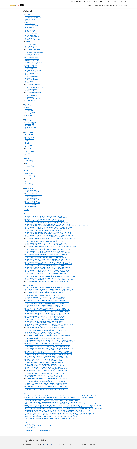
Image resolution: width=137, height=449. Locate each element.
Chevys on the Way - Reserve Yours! (34, 17)
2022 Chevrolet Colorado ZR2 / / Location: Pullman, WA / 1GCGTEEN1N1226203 (45, 332)
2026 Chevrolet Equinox (31, 67)
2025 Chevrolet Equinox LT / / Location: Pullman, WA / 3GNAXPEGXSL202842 (44, 292)
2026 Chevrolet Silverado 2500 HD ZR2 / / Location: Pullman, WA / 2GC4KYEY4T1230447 (48, 262)
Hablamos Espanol (30, 176)
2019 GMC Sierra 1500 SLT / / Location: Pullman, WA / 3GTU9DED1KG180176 (44, 362)
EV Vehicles (28, 86)
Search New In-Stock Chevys (32, 16)
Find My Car (28, 28)
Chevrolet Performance (31, 55)
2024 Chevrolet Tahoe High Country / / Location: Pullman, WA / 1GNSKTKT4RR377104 (47, 302)
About (26, 181)
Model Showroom (29, 20)
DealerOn (44, 444)
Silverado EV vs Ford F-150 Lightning (34, 62)
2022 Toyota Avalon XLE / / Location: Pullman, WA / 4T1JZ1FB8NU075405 (43, 334)
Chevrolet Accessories (31, 155)
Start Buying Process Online (32, 165)
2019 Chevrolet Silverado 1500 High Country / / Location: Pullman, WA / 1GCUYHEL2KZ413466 (48, 353)
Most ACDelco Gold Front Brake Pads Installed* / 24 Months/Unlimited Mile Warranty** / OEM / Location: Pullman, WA (55, 402)
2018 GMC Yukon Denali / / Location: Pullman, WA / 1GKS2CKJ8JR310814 (43, 364)
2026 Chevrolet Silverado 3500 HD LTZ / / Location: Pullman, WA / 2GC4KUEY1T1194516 (47, 249)
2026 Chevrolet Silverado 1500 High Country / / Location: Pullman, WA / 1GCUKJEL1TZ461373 (48, 264)
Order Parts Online (29, 151)
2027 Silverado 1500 (30, 97)
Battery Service (29, 148)
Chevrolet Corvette (30, 424)
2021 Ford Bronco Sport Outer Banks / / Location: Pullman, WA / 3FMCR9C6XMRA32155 (47, 345)
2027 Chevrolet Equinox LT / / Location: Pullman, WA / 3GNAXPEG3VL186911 (44, 216)
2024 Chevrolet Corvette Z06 (33, 193)
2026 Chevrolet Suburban (31, 79)
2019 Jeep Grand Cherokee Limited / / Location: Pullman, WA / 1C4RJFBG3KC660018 (46, 357)
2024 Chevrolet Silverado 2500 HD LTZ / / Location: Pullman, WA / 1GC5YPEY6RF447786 (47, 310)
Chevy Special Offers (30, 127)
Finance (27, 163)
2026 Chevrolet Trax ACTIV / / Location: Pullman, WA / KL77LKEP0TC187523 (44, 268)
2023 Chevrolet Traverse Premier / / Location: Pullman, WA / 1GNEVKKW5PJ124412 (46, 318)
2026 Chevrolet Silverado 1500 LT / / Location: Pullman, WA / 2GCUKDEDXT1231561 (46, 273)
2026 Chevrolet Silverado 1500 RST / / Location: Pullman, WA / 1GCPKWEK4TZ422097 (47, 270)
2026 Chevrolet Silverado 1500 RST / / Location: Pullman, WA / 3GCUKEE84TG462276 (47, 229)
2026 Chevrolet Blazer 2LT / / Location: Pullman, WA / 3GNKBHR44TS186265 (44, 251)
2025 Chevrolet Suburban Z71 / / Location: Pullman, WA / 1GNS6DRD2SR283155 (45, 297)
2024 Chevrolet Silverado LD (32, 199)
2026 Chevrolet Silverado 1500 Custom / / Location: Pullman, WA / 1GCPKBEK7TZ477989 (48, 233)
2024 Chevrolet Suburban (31, 33)
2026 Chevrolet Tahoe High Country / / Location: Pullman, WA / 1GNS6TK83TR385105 (47, 248)
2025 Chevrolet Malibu (31, 44)
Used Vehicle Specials (30, 122)
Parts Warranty (29, 145)
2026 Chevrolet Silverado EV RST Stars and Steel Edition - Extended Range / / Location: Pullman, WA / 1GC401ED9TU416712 (56, 225)
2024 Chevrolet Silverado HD (32, 203)
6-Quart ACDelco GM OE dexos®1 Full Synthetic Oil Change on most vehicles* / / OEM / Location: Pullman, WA (52, 399)
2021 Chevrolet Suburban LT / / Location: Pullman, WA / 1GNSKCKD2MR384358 (45, 338)
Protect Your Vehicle (30, 162)
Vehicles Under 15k (29, 115)
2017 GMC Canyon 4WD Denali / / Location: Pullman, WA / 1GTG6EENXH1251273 (45, 375)
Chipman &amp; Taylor (31, 427)
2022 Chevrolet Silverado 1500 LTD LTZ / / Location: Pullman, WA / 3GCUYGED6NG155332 (47, 335)
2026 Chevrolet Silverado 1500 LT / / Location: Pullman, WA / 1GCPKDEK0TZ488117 (46, 243)
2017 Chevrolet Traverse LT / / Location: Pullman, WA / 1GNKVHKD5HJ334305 (44, 373)
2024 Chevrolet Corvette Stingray (34, 195)
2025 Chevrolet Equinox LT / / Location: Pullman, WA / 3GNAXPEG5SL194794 (44, 298)
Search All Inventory (30, 112)
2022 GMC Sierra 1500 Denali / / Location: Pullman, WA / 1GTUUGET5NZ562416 (45, 329)
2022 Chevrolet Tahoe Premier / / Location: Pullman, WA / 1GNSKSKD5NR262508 (45, 330)
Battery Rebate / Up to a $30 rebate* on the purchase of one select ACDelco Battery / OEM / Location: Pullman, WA (55, 411)
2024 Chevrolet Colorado (31, 25)
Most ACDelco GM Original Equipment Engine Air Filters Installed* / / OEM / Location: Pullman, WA (49, 418)
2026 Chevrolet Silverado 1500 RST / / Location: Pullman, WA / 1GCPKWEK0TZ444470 (47, 272)
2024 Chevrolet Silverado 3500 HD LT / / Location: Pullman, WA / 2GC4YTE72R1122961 (47, 303)
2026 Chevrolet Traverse (31, 68)
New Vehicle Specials (30, 120)
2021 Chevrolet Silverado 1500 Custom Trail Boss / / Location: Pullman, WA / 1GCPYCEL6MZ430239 (50, 340)
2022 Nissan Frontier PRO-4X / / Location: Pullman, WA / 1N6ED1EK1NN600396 (45, 327)
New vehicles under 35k (31, 89)
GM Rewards (28, 41)
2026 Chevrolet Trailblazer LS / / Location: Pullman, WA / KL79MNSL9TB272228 (45, 278)
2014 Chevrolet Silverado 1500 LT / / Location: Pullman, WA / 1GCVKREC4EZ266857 (46, 383)
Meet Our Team (29, 173)
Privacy (52, 444)
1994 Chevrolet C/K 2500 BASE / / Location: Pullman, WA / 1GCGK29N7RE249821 (45, 389)
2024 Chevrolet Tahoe (31, 35)
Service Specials (29, 125)
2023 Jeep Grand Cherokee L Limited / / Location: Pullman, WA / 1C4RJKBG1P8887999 (47, 311)
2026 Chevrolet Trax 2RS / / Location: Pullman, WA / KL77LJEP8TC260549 (44, 241)
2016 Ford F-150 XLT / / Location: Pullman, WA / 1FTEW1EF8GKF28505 (42, 380)
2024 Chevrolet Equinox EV (32, 36)
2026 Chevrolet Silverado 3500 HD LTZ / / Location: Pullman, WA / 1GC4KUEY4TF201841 (47, 259)
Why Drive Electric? (30, 24)
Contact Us (28, 172)
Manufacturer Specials (31, 128)
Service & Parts (29, 134)
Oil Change (28, 150)
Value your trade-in (30, 107)
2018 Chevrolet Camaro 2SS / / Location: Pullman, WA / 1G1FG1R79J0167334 (44, 365)
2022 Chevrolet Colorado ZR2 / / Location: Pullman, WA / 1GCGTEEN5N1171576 (44, 322)
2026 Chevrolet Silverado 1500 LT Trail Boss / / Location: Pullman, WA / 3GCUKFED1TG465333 (49, 227)
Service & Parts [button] (108, 5)
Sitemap (48, 444)
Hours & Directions (30, 175)
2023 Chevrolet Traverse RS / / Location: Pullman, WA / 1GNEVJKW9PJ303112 (44, 319)
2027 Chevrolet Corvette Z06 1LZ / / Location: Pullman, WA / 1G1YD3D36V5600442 (46, 217)
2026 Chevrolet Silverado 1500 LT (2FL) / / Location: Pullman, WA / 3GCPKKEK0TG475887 (48, 224)
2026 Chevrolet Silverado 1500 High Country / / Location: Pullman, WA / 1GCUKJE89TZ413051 (48, 254)
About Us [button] (120, 5)
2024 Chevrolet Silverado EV (32, 40)
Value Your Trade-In (30, 22)
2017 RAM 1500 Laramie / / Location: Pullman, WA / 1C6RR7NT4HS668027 (44, 376)
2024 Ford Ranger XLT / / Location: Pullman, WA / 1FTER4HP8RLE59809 (43, 306)
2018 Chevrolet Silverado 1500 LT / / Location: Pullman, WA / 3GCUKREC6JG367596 (46, 370)
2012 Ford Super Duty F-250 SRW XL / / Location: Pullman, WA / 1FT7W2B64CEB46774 (47, 386)
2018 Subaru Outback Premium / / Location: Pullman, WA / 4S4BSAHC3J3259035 (46, 369)
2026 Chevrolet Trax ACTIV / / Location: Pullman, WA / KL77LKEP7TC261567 (44, 237)
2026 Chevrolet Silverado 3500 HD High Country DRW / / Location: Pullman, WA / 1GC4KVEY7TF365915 (51, 246)
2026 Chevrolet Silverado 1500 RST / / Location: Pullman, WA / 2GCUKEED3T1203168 (46, 240)
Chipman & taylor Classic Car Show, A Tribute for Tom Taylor (40, 426)
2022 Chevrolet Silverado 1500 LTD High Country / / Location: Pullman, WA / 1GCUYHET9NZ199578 (50, 324)
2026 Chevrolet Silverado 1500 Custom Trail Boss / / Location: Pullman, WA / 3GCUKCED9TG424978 (50, 238)
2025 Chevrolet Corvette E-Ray (33, 51)
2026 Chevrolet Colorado (31, 76)
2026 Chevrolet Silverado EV (32, 73)
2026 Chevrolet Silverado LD (32, 57)
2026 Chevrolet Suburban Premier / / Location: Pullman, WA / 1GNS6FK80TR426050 (46, 244)
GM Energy (28, 153)
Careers (27, 180)
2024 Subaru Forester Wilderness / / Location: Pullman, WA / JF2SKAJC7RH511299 (46, 308)
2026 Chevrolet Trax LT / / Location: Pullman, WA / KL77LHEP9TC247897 (43, 230)
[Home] (85, 5)
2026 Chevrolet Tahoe (30, 81)
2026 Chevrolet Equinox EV (32, 95)
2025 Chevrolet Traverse (31, 46)
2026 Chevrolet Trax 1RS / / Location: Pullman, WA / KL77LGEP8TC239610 (44, 256)
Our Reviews (28, 183)
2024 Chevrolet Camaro (31, 196)
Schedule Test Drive (30, 27)
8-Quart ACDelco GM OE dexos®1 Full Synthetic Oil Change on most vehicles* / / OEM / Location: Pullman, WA (52, 400)
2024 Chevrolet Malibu (31, 198)
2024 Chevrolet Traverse (31, 32)
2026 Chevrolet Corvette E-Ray (33, 92)
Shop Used (28, 105)
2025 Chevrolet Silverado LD (32, 43)
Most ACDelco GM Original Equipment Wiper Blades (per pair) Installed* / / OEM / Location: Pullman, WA (51, 416)
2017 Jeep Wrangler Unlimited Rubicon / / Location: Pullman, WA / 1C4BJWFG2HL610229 (47, 378)
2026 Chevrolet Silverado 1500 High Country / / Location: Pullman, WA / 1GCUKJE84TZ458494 (49, 232)
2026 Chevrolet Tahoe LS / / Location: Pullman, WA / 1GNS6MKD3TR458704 (44, 221)
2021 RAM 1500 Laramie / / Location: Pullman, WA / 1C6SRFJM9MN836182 (43, 343)
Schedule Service (29, 135)
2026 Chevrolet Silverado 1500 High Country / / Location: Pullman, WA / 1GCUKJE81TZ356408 (49, 280)
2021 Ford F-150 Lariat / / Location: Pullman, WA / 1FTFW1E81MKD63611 (43, 337)
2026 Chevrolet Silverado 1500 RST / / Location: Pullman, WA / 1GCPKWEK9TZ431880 (47, 222)
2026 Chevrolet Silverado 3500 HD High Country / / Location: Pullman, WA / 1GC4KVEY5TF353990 (50, 276)
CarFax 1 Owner (29, 110)
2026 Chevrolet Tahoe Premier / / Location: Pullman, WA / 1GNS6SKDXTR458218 (45, 257)
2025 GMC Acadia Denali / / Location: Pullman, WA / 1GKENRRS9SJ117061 (43, 295)
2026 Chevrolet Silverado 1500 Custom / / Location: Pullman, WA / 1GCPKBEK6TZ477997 (48, 265)
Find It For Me (28, 109)
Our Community (29, 178)
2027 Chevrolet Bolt (30, 78)
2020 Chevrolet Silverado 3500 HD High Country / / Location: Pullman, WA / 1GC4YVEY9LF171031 (49, 348)
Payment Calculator (30, 166)
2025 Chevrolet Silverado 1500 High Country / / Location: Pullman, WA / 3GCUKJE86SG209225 (49, 289)
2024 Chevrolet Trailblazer (32, 201)
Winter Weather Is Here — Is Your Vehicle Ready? (37, 430)
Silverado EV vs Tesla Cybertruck (33, 63)
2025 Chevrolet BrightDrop (32, 54)
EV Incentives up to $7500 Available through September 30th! (41, 429)
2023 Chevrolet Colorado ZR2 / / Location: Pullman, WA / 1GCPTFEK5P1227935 (45, 316)
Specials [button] (101, 5)
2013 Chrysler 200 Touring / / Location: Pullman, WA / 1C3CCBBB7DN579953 (44, 384)
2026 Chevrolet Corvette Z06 (32, 98)
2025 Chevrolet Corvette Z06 (32, 49)
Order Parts (28, 140)
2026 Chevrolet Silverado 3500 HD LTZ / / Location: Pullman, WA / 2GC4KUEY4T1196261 (47, 252)
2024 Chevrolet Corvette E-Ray (33, 191)
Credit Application (29, 160)
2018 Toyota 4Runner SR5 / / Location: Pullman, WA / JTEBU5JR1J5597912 (44, 367)
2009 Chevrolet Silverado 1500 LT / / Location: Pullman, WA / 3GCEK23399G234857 (46, 388)
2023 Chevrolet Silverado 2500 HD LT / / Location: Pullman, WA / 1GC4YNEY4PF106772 (47, 313)
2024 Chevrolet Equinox (31, 204)
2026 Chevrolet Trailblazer (32, 71)
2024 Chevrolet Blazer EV (31, 30)
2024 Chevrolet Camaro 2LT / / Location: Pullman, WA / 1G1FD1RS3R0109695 (44, 305)
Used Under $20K (29, 124)
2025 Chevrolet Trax (30, 38)
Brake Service (28, 147)
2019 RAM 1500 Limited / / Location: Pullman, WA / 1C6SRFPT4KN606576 (43, 361)
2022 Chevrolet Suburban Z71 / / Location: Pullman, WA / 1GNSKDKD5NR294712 (45, 326)
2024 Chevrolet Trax (30, 190)
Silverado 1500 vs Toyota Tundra (33, 70)
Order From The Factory (31, 19)
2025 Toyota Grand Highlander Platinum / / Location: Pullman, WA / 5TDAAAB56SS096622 (48, 291)
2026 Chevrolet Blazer (31, 94)
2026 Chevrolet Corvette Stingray (34, 87)
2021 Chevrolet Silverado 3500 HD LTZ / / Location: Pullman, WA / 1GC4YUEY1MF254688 (47, 346)
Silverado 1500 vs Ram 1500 (32, 60)
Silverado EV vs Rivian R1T (31, 65)
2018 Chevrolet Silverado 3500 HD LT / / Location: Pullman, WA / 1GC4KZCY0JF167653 (47, 372)
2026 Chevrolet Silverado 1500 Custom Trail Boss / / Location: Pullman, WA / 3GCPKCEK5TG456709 (50, 275)
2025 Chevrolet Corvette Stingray (34, 52)
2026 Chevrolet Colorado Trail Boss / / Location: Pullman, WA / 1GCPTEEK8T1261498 (46, 281)
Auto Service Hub (29, 137)
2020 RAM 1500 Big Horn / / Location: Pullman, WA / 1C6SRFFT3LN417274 (43, 349)
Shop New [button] (89, 5)
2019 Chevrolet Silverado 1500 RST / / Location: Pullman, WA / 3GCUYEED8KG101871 (46, 356)
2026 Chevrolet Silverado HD (32, 84)
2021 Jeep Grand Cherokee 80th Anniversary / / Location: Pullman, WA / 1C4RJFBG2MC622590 (49, 341)
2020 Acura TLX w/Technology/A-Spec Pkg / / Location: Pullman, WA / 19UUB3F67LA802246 (48, 351)
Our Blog (125, 5)
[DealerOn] (27, 444)
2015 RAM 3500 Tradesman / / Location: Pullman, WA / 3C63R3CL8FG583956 (45, 381)
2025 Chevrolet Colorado (31, 47)
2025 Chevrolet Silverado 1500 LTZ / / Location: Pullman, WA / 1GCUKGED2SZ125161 (46, 294)
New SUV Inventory (30, 100)
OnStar (27, 75)
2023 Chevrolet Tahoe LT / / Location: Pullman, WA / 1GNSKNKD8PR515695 (44, 321)
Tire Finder (27, 143)
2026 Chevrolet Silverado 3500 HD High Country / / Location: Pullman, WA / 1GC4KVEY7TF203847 (50, 287)
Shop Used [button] (95, 5)
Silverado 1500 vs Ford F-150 (32, 59)
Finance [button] (115, 5)
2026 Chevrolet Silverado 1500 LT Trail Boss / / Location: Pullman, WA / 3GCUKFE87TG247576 (49, 235)
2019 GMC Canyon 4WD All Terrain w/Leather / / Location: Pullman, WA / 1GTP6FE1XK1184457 (48, 354)
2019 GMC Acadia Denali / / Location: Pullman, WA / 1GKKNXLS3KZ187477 (43, 359)
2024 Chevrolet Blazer (31, 206)
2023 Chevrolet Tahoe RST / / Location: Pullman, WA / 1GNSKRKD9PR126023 (44, 314)
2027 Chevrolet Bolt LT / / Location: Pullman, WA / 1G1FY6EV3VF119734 (43, 219)
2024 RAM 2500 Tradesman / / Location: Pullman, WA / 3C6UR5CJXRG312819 (45, 300)
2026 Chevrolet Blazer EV (31, 90)
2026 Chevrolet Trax (30, 83)
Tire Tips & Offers (29, 142)
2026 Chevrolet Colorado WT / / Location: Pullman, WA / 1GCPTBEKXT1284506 (45, 260)
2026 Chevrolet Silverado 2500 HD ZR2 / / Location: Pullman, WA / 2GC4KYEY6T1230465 (48, 267)
